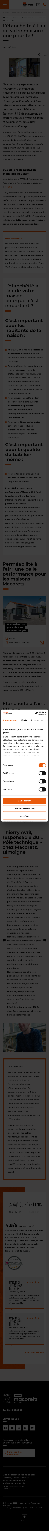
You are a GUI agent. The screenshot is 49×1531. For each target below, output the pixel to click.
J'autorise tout (24, 801)
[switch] (42, 773)
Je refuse (24, 816)
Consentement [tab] (9, 720)
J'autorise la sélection (24, 808)
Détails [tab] (23, 720)
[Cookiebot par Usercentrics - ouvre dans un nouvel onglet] (35, 713)
